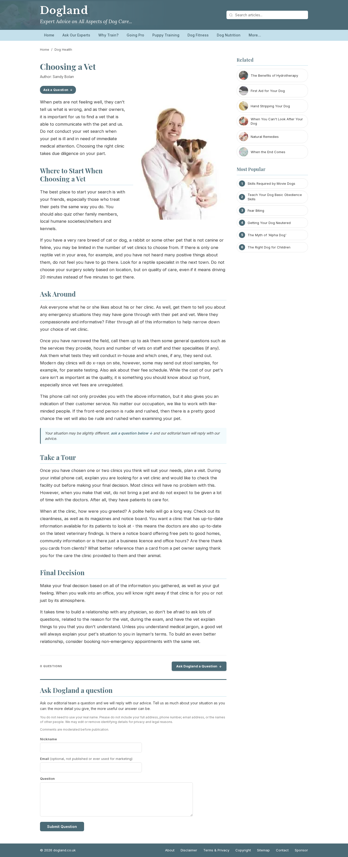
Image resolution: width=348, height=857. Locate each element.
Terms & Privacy (216, 850)
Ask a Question (55, 90)
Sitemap (263, 850)
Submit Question (62, 826)
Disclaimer (189, 850)
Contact (282, 850)
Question (47, 778)
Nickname (48, 739)
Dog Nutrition (228, 35)
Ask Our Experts (76, 35)
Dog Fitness (198, 35)
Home (49, 35)
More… (255, 35)
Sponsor (301, 850)
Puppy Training (165, 35)
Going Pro (135, 35)
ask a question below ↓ (131, 433)
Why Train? (108, 35)
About (170, 850)
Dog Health (63, 49)
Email (86, 759)
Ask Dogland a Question (196, 666)
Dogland (64, 10)
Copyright (243, 850)
